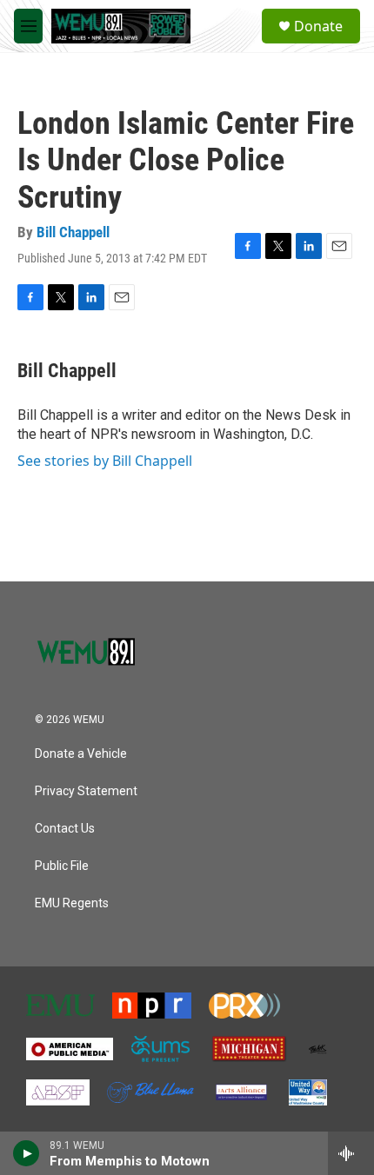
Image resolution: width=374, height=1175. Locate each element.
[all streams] (351, 1153)
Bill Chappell (73, 232)
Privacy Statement (86, 791)
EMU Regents (72, 903)
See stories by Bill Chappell (104, 460)
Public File (62, 866)
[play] (26, 1153)
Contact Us (65, 828)
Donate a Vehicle (81, 753)
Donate (318, 26)
